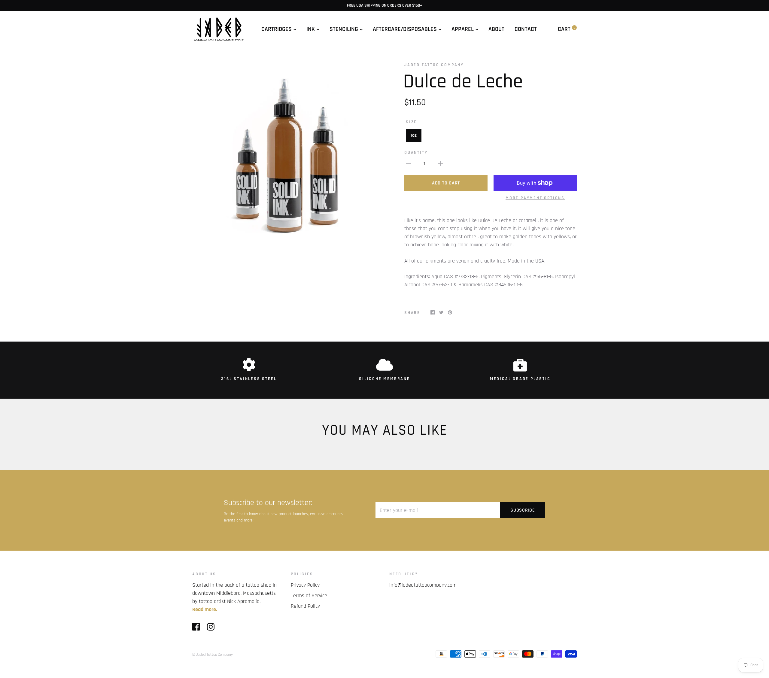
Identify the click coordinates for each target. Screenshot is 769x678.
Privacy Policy (305, 585)
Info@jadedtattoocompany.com (423, 585)
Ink (310, 29)
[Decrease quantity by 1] (408, 164)
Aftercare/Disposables (405, 29)
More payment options (535, 198)
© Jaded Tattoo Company (212, 654)
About (496, 29)
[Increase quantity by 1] (440, 164)
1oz (414, 135)
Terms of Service (309, 595)
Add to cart (446, 183)
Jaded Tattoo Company (434, 65)
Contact (526, 29)
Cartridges (276, 29)
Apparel (462, 29)
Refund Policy (305, 606)
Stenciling (344, 29)
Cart (566, 29)
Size (411, 122)
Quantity (415, 152)
